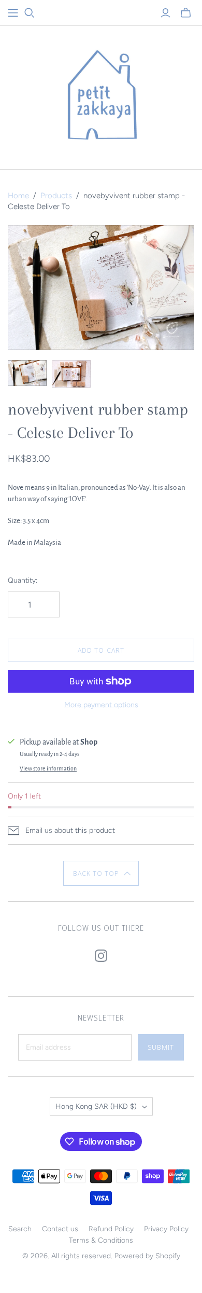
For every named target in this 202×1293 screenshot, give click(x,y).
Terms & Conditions (101, 1240)
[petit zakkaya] (101, 95)
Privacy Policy (166, 1229)
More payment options (101, 704)
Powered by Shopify (147, 1255)
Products (56, 195)
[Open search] (29, 13)
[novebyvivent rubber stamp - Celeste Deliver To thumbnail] (27, 373)
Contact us (60, 1229)
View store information (48, 768)
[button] (101, 873)
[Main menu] (13, 13)
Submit (161, 1047)
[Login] (165, 13)
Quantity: (22, 580)
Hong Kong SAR (96, 1106)
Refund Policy (111, 1229)
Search (20, 1229)
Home (18, 195)
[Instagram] (101, 956)
